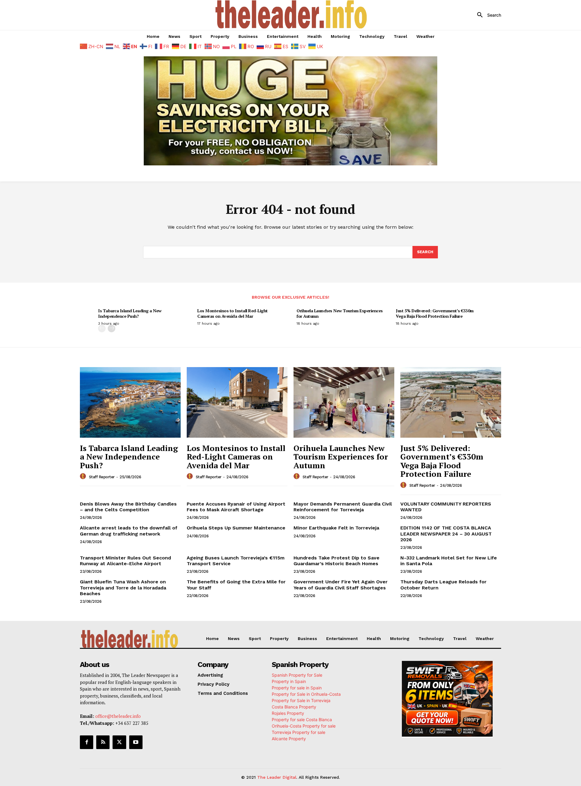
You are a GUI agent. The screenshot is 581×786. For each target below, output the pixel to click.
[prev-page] (102, 328)
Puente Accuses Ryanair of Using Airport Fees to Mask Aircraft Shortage (236, 506)
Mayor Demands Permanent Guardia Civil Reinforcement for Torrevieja (343, 506)
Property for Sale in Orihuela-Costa (306, 694)
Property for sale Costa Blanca (302, 719)
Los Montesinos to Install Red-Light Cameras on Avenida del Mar (232, 313)
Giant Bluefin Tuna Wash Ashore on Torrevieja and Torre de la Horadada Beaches (123, 587)
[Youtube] (136, 742)
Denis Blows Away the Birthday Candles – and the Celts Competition (128, 506)
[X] (119, 742)
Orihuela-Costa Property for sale (304, 725)
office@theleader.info (118, 716)
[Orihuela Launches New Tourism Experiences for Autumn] (344, 402)
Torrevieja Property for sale (298, 732)
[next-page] (111, 328)
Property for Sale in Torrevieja (301, 700)
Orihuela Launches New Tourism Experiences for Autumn (340, 313)
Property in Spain (289, 681)
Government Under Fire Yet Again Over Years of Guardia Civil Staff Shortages (341, 584)
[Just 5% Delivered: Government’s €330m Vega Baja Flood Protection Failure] (450, 402)
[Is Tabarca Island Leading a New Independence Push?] (130, 402)
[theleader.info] (291, 14)
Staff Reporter (102, 477)
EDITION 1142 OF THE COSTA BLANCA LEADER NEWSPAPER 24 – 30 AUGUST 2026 (446, 533)
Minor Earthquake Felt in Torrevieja (336, 528)
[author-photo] (84, 476)
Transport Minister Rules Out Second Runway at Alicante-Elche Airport (125, 560)
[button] (487, 15)
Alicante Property (289, 738)
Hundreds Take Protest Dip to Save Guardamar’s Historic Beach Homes (336, 560)
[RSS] (103, 742)
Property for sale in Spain (297, 687)
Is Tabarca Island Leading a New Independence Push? (130, 313)
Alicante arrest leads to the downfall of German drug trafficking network (128, 530)
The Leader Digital (276, 777)
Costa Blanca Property (294, 706)
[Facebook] (86, 742)
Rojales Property (288, 713)
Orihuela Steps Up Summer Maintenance (236, 528)
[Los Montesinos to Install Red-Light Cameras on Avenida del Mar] (237, 402)
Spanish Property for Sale (297, 675)
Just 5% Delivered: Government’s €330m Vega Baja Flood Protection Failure (435, 313)
